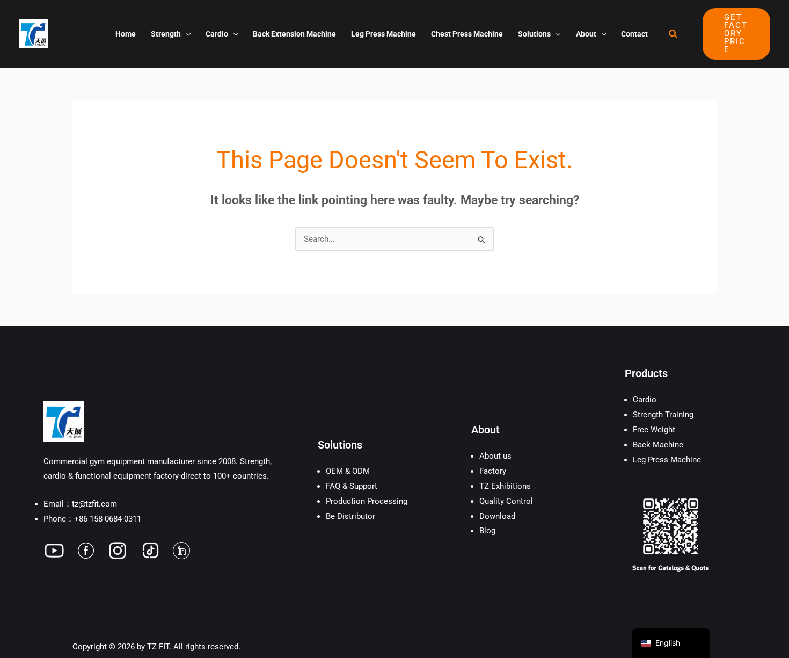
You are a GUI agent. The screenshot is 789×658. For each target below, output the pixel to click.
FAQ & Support (351, 486)
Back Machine (658, 445)
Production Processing (366, 501)
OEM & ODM (348, 471)
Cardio (644, 399)
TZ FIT (158, 647)
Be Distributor (350, 516)
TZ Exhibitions (505, 486)
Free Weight (654, 430)
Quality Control (506, 501)
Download (497, 516)
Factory (492, 471)
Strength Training (663, 415)
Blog (487, 531)
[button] (186, 34)
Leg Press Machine (667, 460)
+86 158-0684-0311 (107, 519)
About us (495, 456)
